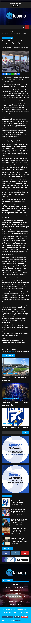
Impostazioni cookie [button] (7, 616)
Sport (15, 373)
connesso (11, 351)
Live (27, 27)
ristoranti (19, 327)
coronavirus (18, 325)
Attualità (4, 38)
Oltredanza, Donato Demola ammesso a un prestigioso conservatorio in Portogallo (6, 531)
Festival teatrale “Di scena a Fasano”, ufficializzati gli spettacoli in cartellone (6, 522)
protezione (5, 115)
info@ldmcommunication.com (15, 596)
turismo (9, 329)
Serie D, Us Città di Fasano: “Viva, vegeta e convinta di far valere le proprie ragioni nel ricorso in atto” (15, 367)
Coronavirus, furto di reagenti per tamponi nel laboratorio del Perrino (15, 333)
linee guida (12, 327)
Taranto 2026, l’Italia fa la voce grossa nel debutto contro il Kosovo (6, 502)
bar (14, 325)
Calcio (4, 373)
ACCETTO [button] (17, 616)
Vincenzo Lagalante (6, 47)
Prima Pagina (10, 38)
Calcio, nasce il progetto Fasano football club (15, 417)
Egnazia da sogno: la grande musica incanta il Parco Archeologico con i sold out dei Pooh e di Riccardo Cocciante (15, 392)
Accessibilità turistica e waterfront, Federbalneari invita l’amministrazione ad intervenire (14, 341)
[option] (15, 503)
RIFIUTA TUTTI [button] (25, 616)
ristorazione (25, 327)
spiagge (4, 329)
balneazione (9, 325)
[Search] (23, 27)
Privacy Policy (18, 620)
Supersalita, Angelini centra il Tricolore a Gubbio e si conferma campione (6, 512)
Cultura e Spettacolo (7, 398)
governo (4, 327)
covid (23, 325)
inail (8, 327)
